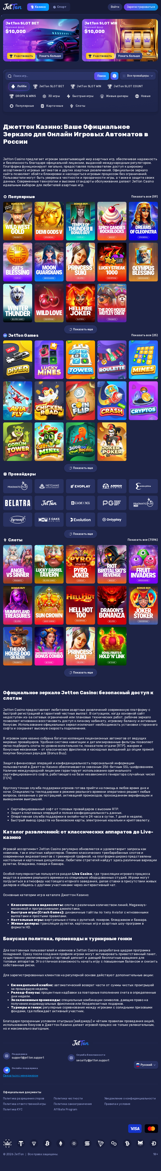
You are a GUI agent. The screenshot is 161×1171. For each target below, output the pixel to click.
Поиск (101, 76)
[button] (69, 62)
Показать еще (83, 329)
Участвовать (23, 56)
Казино (40, 7)
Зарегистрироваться (141, 7)
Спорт (62, 7)
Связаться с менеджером (20, 1075)
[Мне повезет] (114, 76)
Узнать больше (50, 56)
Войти (115, 7)
